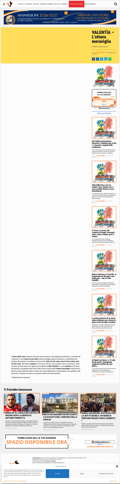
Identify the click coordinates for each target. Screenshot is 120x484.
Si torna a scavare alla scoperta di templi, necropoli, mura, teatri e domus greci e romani (103, 233)
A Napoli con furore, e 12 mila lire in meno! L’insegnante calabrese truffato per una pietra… (103, 363)
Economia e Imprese (46, 4)
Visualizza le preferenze (106, 473)
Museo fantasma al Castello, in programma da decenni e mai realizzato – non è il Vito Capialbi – (104, 277)
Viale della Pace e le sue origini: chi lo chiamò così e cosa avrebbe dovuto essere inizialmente (103, 188)
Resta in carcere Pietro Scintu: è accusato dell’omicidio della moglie (60, 417)
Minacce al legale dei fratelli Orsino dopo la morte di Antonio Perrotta (21, 415)
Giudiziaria (7, 393)
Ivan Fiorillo (101, 52)
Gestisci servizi (112, 481)
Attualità (21, 4)
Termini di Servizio (22, 481)
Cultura (36, 4)
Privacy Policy (14, 481)
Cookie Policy (7, 481)
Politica (57, 4)
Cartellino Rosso (76, 4)
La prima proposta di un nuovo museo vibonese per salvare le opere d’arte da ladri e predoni (104, 320)
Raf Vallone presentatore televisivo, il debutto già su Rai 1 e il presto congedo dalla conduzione (104, 144)
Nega (82, 473)
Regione (64, 4)
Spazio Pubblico (90, 4)
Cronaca (29, 4)
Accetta (57, 473)
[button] (117, 466)
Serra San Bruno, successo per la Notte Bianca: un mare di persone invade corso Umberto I (98, 417)
